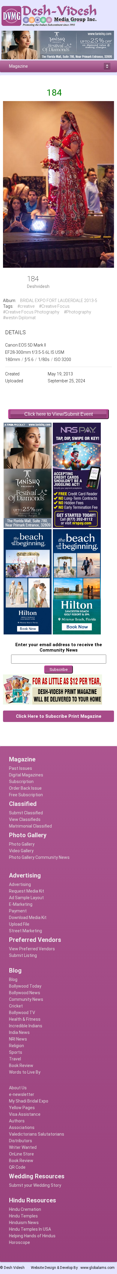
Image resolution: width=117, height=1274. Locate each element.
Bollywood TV (22, 1012)
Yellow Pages (22, 1107)
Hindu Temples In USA (30, 1229)
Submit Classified (26, 812)
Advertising (20, 884)
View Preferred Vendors (32, 948)
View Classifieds (24, 819)
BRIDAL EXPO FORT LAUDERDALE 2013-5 (58, 300)
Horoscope (19, 1242)
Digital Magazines (26, 775)
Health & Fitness (24, 1019)
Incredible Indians (25, 1025)
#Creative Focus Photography (31, 312)
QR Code (17, 1167)
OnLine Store (21, 1154)
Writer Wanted (23, 1147)
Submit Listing (23, 955)
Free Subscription (26, 794)
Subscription (21, 781)
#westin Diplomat (19, 317)
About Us (18, 1087)
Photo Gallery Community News (39, 857)
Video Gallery (21, 850)
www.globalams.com (97, 1268)
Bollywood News (24, 992)
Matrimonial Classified (30, 826)
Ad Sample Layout (26, 897)
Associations (21, 1127)
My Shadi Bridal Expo (28, 1101)
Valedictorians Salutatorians (36, 1134)
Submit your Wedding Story (35, 1185)
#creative (25, 306)
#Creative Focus (54, 306)
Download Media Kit (27, 917)
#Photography (77, 312)
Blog (13, 979)
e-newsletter (21, 1094)
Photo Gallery (21, 844)
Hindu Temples (23, 1216)
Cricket (16, 1006)
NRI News (18, 1039)
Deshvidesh (38, 286)
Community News (26, 999)
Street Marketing (25, 930)
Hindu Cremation (25, 1209)
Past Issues (20, 768)
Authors (17, 1120)
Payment (18, 910)
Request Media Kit (26, 891)
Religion (16, 1045)
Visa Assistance (24, 1114)
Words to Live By (24, 1072)
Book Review (21, 1065)
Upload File (19, 924)
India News (19, 1032)
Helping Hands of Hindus (32, 1235)
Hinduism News (24, 1222)
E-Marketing (20, 904)
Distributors (20, 1140)
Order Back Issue (25, 788)
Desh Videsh (14, 1268)
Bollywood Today (25, 986)
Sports (15, 1052)
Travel (15, 1059)
